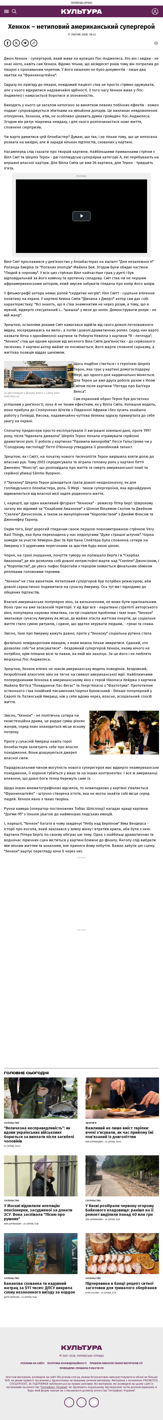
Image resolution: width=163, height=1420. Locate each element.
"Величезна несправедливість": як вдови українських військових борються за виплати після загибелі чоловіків (39, 1134)
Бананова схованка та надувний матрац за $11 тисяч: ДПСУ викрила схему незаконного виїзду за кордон (39, 1288)
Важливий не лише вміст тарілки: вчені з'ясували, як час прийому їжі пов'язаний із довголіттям (119, 1132)
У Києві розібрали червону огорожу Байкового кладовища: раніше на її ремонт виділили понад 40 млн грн (119, 1210)
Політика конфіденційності (67, 1363)
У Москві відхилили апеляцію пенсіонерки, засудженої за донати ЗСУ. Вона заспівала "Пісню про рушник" (38, 1212)
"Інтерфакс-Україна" (53, 1387)
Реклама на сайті (32, 1363)
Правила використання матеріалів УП (116, 1363)
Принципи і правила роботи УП (82, 1368)
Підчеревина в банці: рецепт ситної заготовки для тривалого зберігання (121, 1285)
